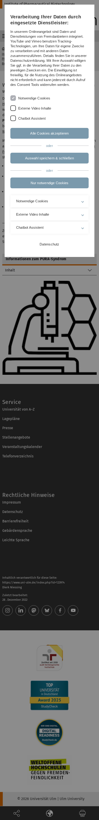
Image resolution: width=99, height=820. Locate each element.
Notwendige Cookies (34, 98)
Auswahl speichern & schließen (49, 158)
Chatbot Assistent (32, 118)
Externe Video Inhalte (34, 108)
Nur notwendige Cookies (50, 183)
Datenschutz (49, 244)
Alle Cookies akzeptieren (49, 133)
